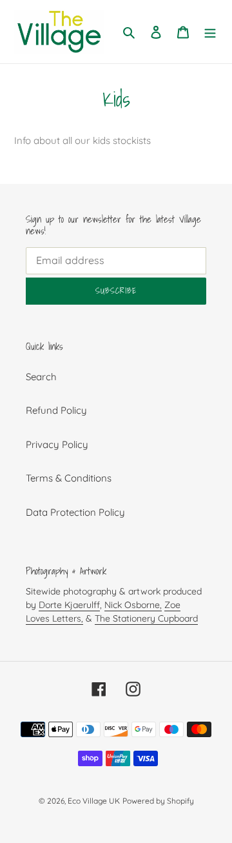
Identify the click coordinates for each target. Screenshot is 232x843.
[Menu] (210, 32)
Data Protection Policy (75, 512)
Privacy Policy (57, 444)
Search (41, 377)
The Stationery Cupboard (146, 618)
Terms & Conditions (68, 478)
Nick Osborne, (133, 605)
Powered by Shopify (158, 801)
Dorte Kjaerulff (69, 605)
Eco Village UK (94, 801)
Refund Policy (56, 410)
